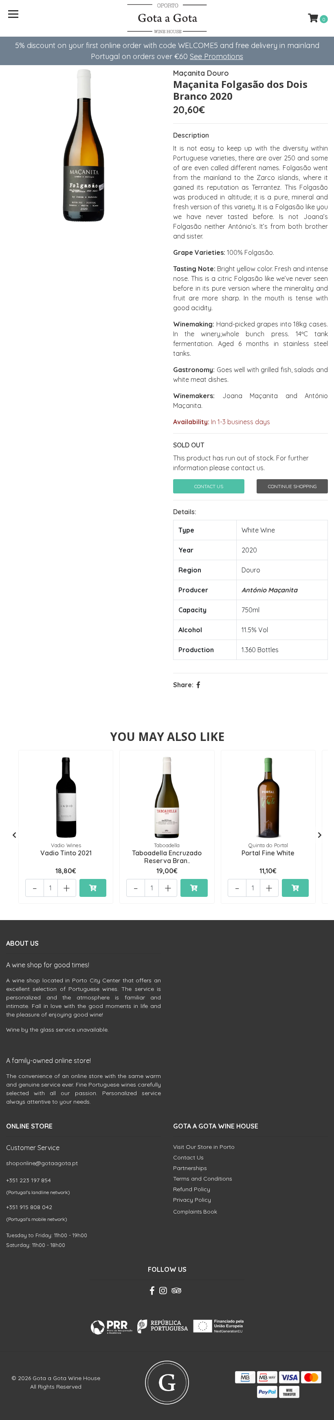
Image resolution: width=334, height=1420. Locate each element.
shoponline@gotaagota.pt (42, 1163)
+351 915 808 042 (29, 1207)
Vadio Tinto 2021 (66, 853)
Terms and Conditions (202, 1178)
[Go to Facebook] (152, 1292)
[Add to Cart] (92, 888)
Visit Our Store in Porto (204, 1146)
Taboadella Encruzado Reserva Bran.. (167, 857)
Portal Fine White (268, 853)
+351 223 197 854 (28, 1180)
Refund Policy (191, 1189)
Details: (184, 512)
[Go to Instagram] (163, 1292)
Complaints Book (195, 1211)
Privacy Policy (192, 1199)
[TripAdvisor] (176, 1292)
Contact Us (208, 486)
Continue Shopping (292, 486)
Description (191, 135)
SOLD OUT (188, 445)
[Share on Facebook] (198, 685)
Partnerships (190, 1168)
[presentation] (14, 835)
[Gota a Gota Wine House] (167, 18)
